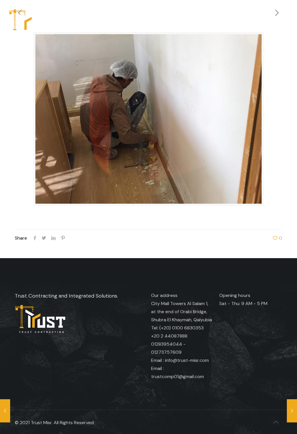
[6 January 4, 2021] (292, 410)
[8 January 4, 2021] (5, 410)
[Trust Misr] (32, 21)
